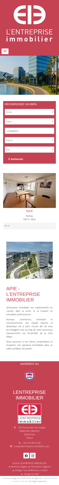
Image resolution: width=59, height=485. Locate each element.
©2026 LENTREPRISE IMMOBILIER (29, 463)
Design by (31, 473)
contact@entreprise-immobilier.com (31, 446)
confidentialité (47, 478)
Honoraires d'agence (41, 466)
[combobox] (29, 112)
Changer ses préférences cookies (31, 470)
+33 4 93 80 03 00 (31, 442)
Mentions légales (19, 466)
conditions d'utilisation (20, 481)
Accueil (29, 23)
